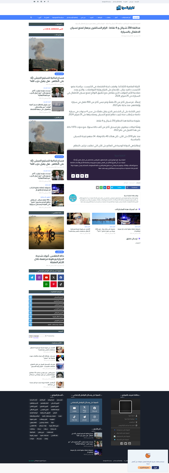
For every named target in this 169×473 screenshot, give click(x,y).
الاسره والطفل (34, 403)
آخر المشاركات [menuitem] (126, 17)
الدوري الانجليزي (58, 301)
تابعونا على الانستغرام (123, 436)
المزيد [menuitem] (91, 17)
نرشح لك (39, 438)
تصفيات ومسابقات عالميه (55, 324)
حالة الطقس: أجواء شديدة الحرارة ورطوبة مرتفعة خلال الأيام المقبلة (49, 259)
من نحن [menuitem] (83, 17)
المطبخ (55, 413)
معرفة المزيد (144, 467)
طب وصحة (53, 429)
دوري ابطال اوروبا (58, 316)
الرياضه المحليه (33, 413)
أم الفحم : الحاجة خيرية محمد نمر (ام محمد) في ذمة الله (42, 383)
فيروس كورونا (33, 435)
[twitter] (44, 1)
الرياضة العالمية (55, 409)
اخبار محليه (132, 183)
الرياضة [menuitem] (100, 17)
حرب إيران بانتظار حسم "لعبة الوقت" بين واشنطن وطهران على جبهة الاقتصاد (40, 107)
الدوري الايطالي (58, 313)
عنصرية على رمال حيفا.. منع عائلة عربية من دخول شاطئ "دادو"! (105, 230)
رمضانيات (32, 429)
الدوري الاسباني (58, 297)
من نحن (131, 1)
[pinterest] (38, 1)
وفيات (46, 438)
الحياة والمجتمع (44, 403)
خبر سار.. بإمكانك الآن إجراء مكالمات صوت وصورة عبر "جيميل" (42, 357)
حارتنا (52, 422)
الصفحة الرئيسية (135, 23)
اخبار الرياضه (51, 400)
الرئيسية (137, 1)
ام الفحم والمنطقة (34, 416)
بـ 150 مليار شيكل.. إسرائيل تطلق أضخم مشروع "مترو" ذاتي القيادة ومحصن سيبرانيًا (40, 202)
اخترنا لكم (126, 23)
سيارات (46, 429)
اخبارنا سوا (136, 36)
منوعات (32, 438)
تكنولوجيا (52, 419)
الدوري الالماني (59, 305)
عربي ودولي (41, 432)
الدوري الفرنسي (58, 309)
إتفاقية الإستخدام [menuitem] (72, 17)
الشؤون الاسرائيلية (45, 413)
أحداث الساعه (33, 400)
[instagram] (41, 1)
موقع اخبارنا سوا (130, 419)
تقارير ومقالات (43, 419)
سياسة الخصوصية (106, 1)
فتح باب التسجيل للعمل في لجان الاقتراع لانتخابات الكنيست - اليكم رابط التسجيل (42, 365)
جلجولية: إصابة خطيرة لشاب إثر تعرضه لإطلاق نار (129, 230)
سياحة (39, 429)
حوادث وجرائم (42, 425)
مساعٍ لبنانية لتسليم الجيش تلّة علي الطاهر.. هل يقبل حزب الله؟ (47, 79)
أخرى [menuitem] (39, 17)
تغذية (60, 416)
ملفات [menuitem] (109, 17)
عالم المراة (32, 432)
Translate (36, 337)
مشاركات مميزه (44, 435)
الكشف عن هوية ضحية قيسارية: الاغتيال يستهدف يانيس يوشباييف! (79, 230)
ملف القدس (54, 435)
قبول (155, 467)
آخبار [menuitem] (116, 17)
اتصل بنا (125, 1)
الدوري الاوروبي (58, 320)
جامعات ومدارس (43, 422)
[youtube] (34, 1)
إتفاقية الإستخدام (117, 1)
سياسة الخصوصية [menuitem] (58, 17)
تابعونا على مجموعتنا (123, 430)
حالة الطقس (33, 425)
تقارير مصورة (33, 419)
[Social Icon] (61, 277)
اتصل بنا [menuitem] (46, 17)
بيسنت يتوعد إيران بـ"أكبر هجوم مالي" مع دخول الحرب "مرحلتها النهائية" (40, 93)
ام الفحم (132, 422)
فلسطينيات (50, 432)
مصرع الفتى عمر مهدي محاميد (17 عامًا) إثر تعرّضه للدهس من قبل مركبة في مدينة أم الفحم (42, 375)
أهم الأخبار (42, 400)
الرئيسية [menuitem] (136, 17)
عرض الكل (33, 37)
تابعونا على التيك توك (123, 433)
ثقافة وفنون (33, 422)
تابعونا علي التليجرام (123, 439)
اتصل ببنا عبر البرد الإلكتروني (126, 425)
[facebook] (48, 1)
